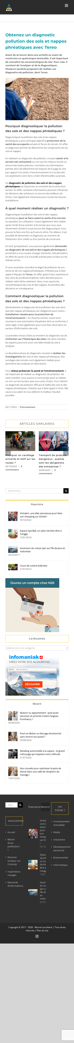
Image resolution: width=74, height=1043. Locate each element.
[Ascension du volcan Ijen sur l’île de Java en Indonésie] (13, 548)
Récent (37, 703)
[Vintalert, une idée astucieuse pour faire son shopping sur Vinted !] (13, 513)
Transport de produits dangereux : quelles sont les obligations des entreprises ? (53, 441)
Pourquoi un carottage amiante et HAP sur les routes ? (20, 441)
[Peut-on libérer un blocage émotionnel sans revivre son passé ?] (13, 733)
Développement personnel (60, 848)
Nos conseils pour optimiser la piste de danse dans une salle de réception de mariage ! (40, 771)
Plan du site (42, 930)
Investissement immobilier (60, 823)
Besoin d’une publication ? (14, 845)
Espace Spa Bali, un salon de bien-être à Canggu (41, 532)
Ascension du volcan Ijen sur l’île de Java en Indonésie (42, 550)
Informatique (60, 865)
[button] (8, 453)
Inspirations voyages (14, 873)
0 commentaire (13, 468)
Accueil (11, 832)
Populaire (37, 504)
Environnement (27, 407)
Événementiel (60, 857)
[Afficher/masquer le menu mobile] (67, 5)
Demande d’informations (14, 884)
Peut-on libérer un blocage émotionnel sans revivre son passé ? (40, 735)
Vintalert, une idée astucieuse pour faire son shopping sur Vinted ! (41, 515)
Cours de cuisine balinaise (33, 565)
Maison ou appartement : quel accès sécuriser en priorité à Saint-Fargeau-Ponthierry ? (39, 716)
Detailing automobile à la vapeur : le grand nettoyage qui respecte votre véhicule (42, 752)
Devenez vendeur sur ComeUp (14, 861)
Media (56, 832)
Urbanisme (59, 839)
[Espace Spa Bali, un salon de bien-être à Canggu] (13, 530)
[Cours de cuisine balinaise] (13, 565)
